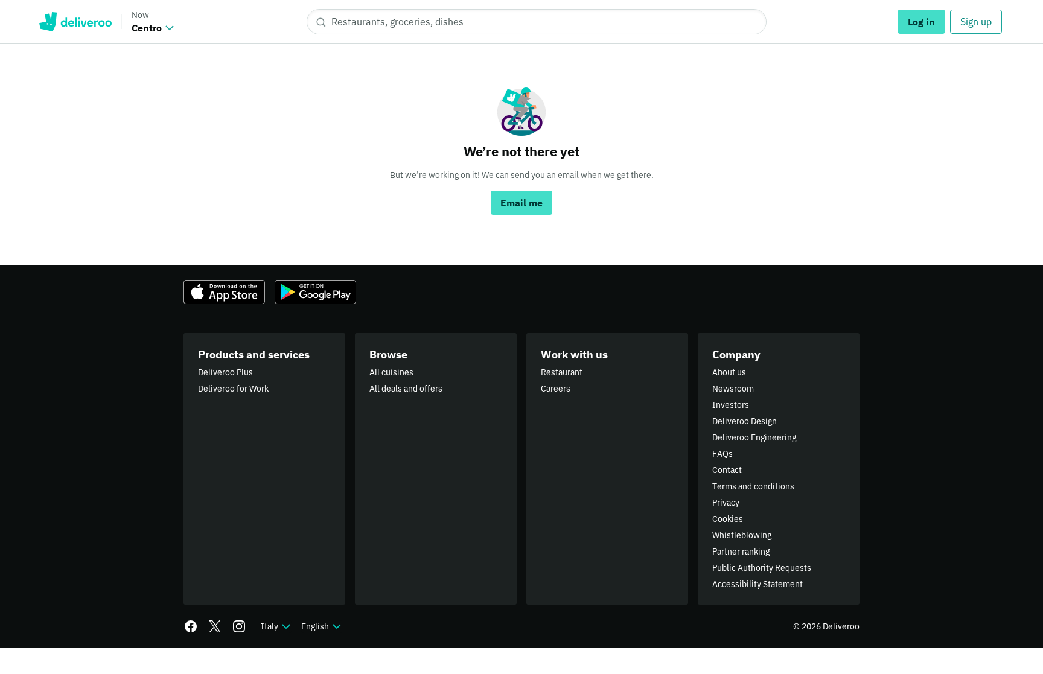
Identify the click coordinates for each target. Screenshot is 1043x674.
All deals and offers (405, 388)
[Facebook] (190, 626)
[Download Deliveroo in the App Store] (224, 292)
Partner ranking (741, 551)
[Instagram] (239, 626)
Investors (730, 404)
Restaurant (561, 372)
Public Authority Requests (761, 567)
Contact (727, 470)
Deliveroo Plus (225, 372)
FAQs (722, 453)
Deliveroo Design (744, 421)
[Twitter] (215, 626)
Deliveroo (75, 21)
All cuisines (391, 372)
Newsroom (733, 388)
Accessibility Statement (757, 584)
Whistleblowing (741, 535)
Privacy (725, 502)
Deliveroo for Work (233, 388)
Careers (555, 388)
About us (729, 372)
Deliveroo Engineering (754, 437)
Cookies (727, 518)
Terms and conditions (753, 486)
